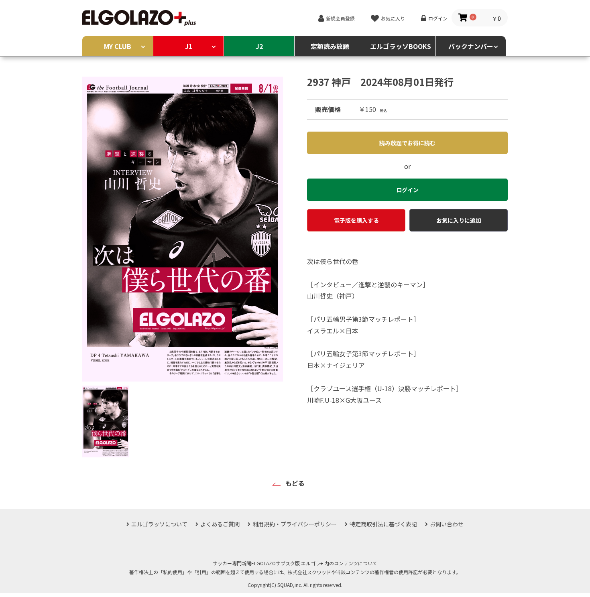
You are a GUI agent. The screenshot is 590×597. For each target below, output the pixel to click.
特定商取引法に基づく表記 (383, 524)
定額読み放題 (330, 46)
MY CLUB (117, 46)
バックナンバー (470, 46)
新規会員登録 (340, 18)
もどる (295, 483)
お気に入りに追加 (458, 220)
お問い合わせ (447, 524)
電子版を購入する (356, 220)
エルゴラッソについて (159, 524)
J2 (259, 46)
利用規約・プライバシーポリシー (294, 524)
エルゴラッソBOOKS (400, 46)
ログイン (438, 18)
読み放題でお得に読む (407, 143)
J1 (188, 46)
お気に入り (393, 18)
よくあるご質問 (220, 524)
